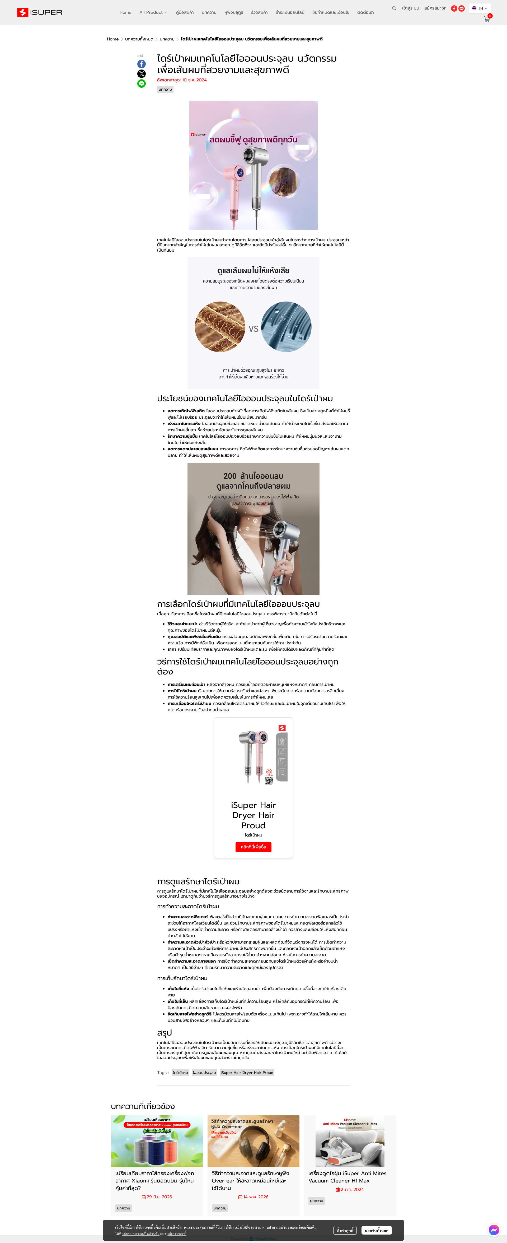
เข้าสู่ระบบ (410, 8)
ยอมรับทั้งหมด (376, 1230)
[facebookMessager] (494, 1230)
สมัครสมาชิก (435, 8)
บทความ (167, 39)
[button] (394, 8)
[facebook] (454, 8)
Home (113, 39)
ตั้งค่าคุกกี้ (345, 1230)
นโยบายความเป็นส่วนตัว (140, 1233)
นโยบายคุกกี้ (176, 1233)
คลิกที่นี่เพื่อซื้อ (253, 847)
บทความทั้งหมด (139, 39)
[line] (461, 8)
